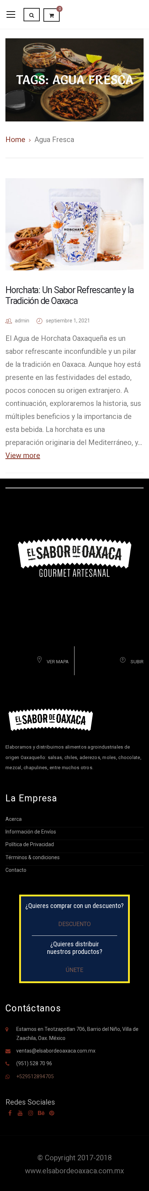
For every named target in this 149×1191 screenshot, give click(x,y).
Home (15, 139)
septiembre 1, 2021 (68, 321)
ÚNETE (74, 970)
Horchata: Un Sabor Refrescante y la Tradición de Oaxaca (69, 295)
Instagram (30, 1113)
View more (22, 455)
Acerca (13, 819)
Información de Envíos (30, 832)
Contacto (15, 870)
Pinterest (51, 1113)
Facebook (9, 1113)
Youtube (20, 1113)
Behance (41, 1113)
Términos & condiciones (32, 857)
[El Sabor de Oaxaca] (74, 557)
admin (22, 321)
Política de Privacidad (29, 844)
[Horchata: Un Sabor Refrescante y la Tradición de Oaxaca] (74, 224)
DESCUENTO (74, 924)
